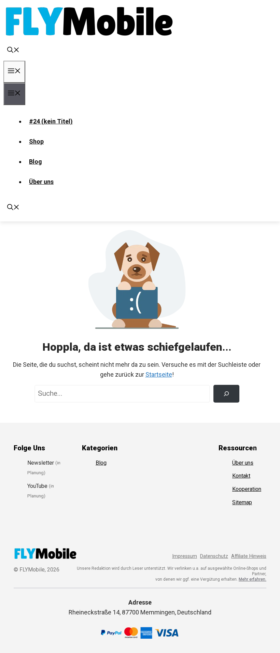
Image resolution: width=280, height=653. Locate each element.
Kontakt (241, 476)
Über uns (41, 181)
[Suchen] (226, 394)
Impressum (184, 556)
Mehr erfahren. (252, 579)
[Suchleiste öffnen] (13, 50)
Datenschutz (214, 556)
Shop (36, 141)
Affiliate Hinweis (248, 556)
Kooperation (246, 489)
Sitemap (242, 502)
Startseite (158, 374)
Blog (35, 161)
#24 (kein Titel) (51, 121)
